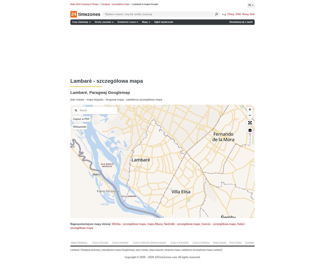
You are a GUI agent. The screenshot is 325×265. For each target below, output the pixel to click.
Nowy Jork (248, 14)
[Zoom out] (250, 115)
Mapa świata (219, 242)
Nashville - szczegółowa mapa (182, 223)
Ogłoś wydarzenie (163, 22)
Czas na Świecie (201, 242)
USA (238, 14)
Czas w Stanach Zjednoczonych (149, 242)
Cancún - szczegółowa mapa (218, 223)
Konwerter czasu (127, 22)
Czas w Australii (120, 242)
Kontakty (249, 242)
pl (249, 5)
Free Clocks (235, 242)
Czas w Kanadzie (180, 242)
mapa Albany (154, 223)
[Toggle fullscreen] (250, 123)
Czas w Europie (100, 242)
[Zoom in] (250, 109)
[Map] (162, 161)
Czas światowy (80, 22)
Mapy (145, 22)
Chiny (230, 14)
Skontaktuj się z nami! (241, 22)
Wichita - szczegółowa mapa (129, 223)
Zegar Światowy (79, 242)
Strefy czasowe (103, 22)
